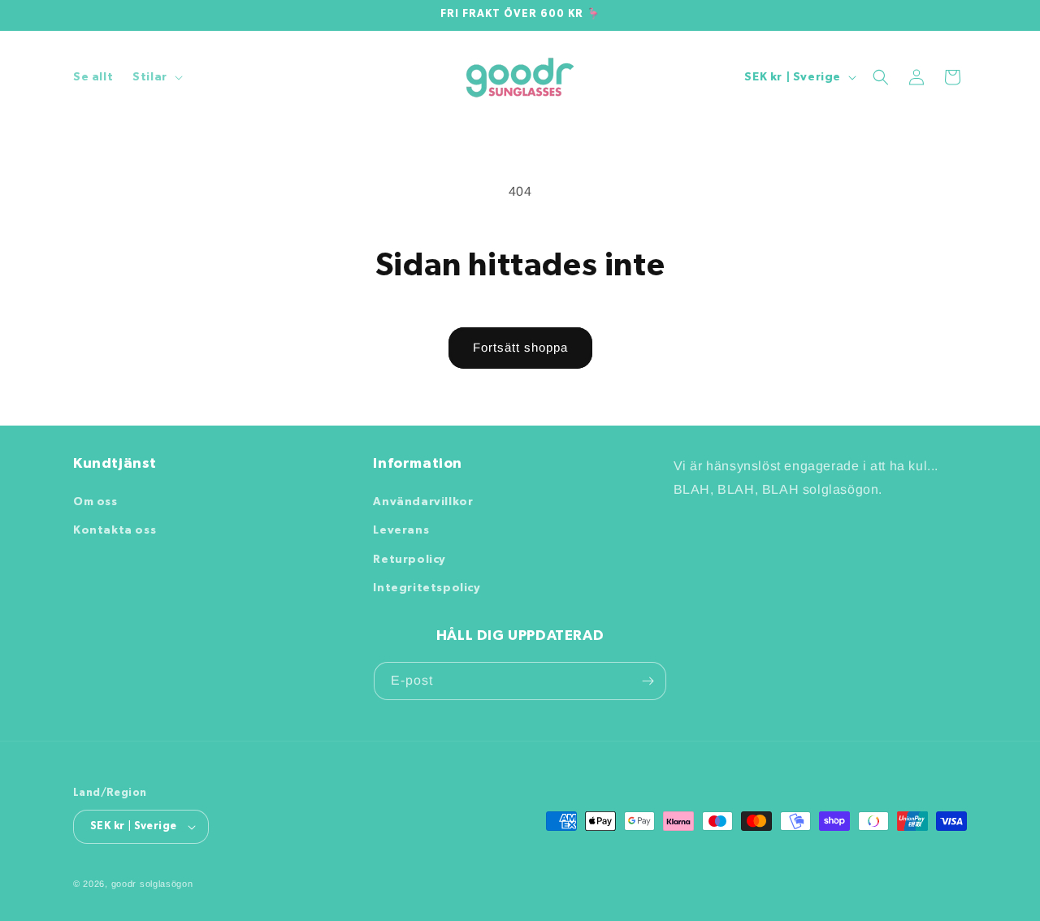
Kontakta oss (114, 530)
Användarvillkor (423, 502)
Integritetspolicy (426, 588)
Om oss (95, 502)
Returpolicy (409, 559)
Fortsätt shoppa (520, 347)
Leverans (401, 530)
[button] (156, 77)
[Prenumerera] (647, 681)
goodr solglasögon (152, 884)
